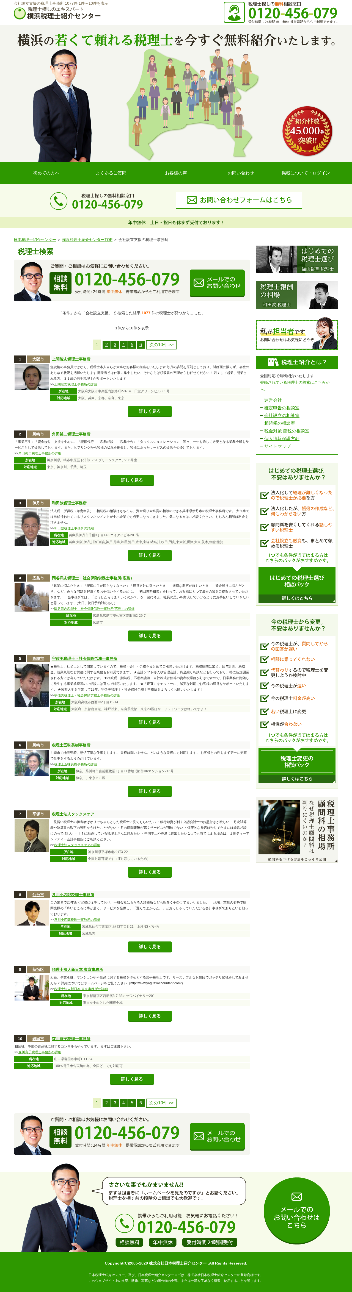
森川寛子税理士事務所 (71, 1039)
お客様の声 (176, 173)
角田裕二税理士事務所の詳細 (39, 453)
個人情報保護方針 (281, 438)
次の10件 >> (161, 344)
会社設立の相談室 (281, 415)
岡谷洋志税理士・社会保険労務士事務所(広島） (93, 578)
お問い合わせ (241, 173)
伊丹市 (38, 503)
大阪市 (38, 359)
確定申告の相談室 (281, 407)
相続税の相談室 (279, 423)
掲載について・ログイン (306, 173)
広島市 (38, 578)
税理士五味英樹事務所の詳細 (75, 764)
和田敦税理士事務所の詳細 (74, 528)
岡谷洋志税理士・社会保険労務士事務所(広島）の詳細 (94, 609)
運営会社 (273, 400)
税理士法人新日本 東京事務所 (77, 969)
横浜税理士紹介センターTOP (87, 239)
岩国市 (38, 1039)
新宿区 (38, 969)
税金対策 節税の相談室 (286, 431)
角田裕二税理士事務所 (71, 434)
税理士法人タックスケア (73, 814)
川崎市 (38, 434)
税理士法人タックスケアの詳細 (77, 845)
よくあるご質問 (111, 173)
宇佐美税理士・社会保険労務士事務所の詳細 (87, 695)
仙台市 (38, 895)
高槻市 (38, 658)
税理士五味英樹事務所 (71, 745)
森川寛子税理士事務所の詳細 (39, 1052)
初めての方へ (46, 173)
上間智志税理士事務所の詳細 (75, 384)
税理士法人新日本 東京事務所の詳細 (81, 989)
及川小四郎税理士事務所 (73, 895)
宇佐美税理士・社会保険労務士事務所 (84, 658)
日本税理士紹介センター (35, 239)
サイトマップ (277, 446)
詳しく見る (150, 411)
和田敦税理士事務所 (69, 503)
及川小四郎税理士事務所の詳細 (77, 920)
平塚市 (38, 814)
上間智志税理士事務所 (71, 359)
